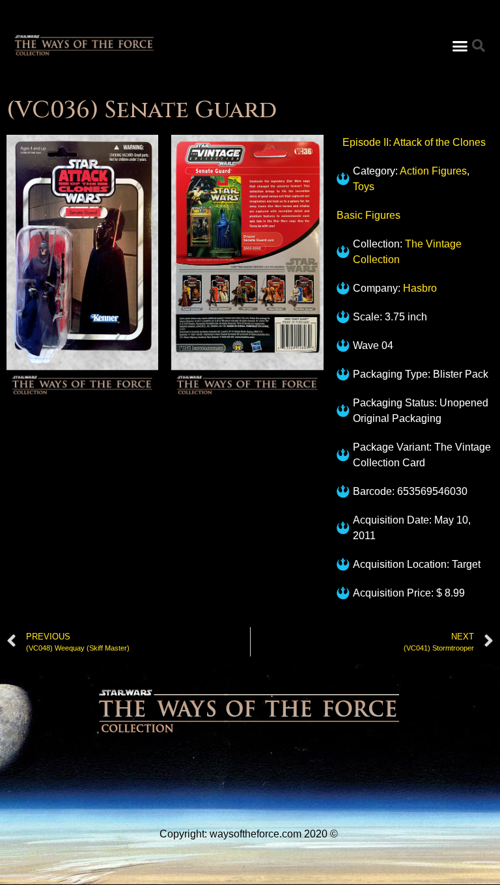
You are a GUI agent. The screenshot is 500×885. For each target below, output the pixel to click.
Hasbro (420, 288)
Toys (363, 186)
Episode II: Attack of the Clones (414, 142)
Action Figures (433, 170)
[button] (459, 45)
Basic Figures (368, 215)
